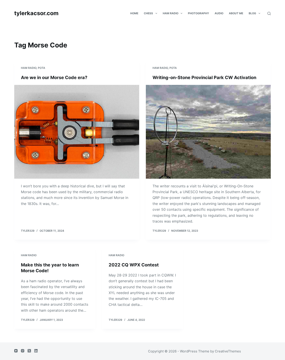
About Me (236, 13)
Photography (198, 13)
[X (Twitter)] (29, 350)
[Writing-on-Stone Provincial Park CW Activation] (208, 132)
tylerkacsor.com (36, 13)
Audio (219, 13)
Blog (252, 13)
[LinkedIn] (36, 350)
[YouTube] (16, 350)
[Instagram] (22, 350)
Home (134, 13)
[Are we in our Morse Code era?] (76, 132)
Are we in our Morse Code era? (54, 77)
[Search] (269, 13)
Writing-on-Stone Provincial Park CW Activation (204, 77)
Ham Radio (170, 13)
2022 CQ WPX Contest (134, 265)
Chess (148, 13)
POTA (41, 68)
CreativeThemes (228, 351)
